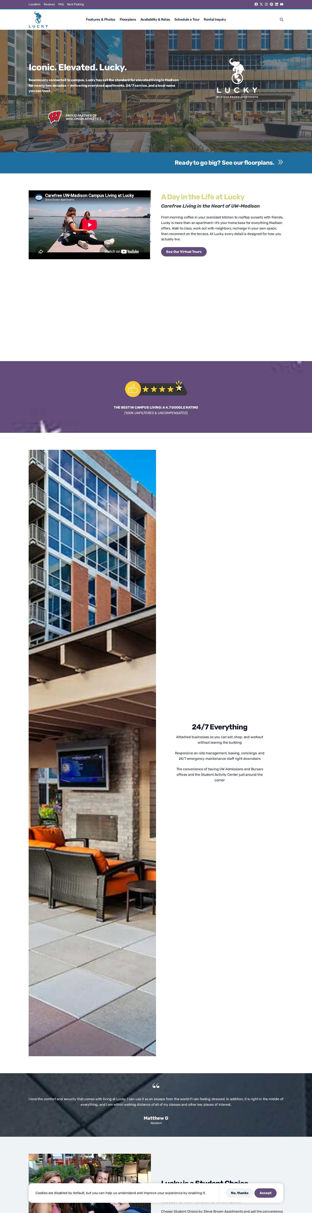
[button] (281, 19)
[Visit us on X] (261, 4)
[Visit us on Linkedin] (276, 4)
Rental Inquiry (215, 19)
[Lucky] (38, 19)
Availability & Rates (155, 19)
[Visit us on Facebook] (256, 4)
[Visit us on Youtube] (281, 4)
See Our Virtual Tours (184, 252)
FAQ (61, 4)
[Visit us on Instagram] (266, 4)
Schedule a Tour (187, 19)
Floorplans (128, 19)
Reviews (49, 4)
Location (34, 4)
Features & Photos (100, 19)
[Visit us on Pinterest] (271, 4)
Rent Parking (75, 4)
